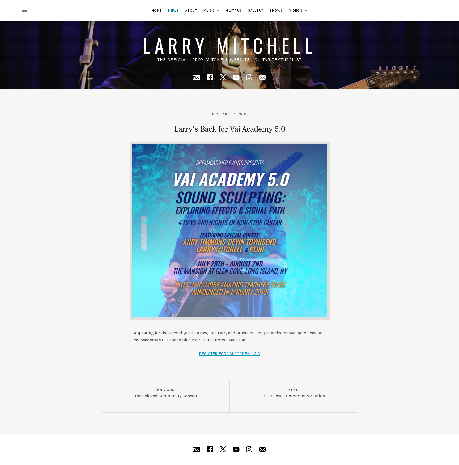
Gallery (256, 10)
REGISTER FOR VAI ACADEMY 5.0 (229, 353)
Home (157, 10)
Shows (276, 10)
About (191, 10)
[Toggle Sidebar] (26, 10)
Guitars (233, 10)
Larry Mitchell (229, 45)
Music (213, 11)
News (173, 10)
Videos (299, 11)
